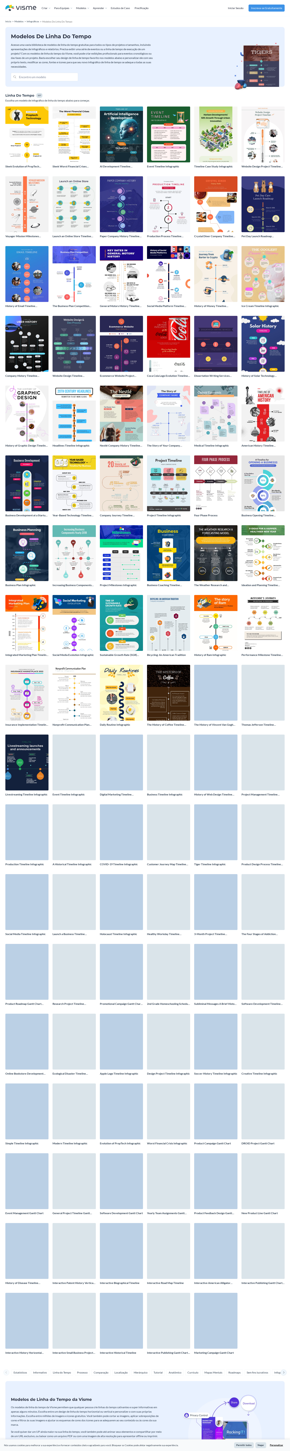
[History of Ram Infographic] (215, 623)
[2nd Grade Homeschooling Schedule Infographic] (168, 972)
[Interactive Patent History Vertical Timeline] (74, 1251)
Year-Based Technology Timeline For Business (72, 515)
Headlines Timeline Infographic (71, 445)
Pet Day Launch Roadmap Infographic (256, 236)
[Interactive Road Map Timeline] (168, 1251)
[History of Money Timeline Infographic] (215, 274)
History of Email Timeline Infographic (20, 306)
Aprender (98, 8)
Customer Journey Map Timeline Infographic (166, 864)
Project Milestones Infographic (118, 585)
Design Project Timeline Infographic (168, 1073)
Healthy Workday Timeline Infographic (163, 934)
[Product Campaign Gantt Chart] (215, 1111)
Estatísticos (20, 1372)
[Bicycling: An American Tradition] (168, 623)
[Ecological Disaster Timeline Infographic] (74, 1042)
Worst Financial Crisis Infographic (167, 1143)
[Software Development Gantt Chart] (121, 1181)
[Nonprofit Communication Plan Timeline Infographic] (74, 693)
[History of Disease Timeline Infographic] (27, 1251)
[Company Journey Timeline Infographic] (121, 483)
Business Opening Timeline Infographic (257, 515)
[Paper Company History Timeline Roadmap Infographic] (121, 204)
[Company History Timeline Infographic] (27, 344)
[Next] (284, 1372)
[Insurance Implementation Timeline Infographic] (27, 693)
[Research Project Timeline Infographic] (74, 972)
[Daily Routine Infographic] (121, 693)
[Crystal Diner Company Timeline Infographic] (215, 204)
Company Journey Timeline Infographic (116, 515)
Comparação (101, 1372)
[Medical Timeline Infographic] (215, 414)
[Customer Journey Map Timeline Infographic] (168, 832)
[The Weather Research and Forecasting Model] (215, 553)
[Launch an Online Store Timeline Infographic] (74, 204)
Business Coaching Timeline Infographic (163, 585)
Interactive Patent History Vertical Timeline (73, 1283)
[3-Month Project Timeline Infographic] (215, 902)
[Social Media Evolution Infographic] (74, 623)
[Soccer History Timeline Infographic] (215, 1042)
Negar (261, 1445)
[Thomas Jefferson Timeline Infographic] (263, 693)
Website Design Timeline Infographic (67, 376)
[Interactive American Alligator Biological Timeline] (215, 1251)
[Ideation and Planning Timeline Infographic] (263, 553)
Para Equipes (61, 8)
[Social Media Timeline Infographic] (27, 902)
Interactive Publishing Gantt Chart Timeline (261, 1283)
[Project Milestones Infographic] (121, 553)
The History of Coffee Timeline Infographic (165, 725)
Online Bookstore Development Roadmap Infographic (24, 1073)
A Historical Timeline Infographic (72, 864)
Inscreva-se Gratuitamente (266, 8)
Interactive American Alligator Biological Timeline (212, 1283)
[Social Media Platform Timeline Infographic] (168, 274)
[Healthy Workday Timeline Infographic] (168, 902)
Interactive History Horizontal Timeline (23, 1353)
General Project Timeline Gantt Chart (71, 1213)
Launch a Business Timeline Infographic (69, 934)
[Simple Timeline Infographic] (27, 1111)
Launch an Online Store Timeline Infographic (72, 236)
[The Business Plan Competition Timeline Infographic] (74, 274)
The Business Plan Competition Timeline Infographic (71, 306)
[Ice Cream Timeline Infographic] (263, 274)
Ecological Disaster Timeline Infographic (69, 1073)
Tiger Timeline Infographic (210, 864)
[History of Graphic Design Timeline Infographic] (27, 414)
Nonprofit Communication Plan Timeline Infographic (71, 725)
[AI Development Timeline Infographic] (121, 134)
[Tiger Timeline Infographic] (215, 832)
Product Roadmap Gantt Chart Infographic (23, 1004)
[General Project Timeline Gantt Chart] (74, 1181)
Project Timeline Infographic (164, 515)
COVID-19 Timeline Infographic (119, 864)
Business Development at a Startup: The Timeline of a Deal (26, 515)
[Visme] (20, 8)
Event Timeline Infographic (163, 166)
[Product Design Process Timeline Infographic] (263, 832)
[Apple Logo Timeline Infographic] (121, 1042)
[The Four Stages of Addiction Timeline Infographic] (263, 902)
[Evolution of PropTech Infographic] (121, 1111)
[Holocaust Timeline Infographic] (121, 902)
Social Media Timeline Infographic (25, 934)
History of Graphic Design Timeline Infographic (26, 445)
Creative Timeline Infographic (259, 1073)
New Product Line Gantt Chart (259, 1213)
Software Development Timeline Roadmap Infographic (261, 1004)
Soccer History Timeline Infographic (215, 1073)
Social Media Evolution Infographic (73, 654)
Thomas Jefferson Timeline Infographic (257, 725)
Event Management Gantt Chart (24, 1213)
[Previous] (6, 1372)
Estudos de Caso (120, 8)
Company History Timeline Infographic (21, 376)
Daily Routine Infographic (115, 724)
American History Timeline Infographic (257, 445)
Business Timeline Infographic (165, 794)
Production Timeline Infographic (24, 864)
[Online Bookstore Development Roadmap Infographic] (27, 1042)
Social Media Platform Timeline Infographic (165, 306)
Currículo (192, 1372)
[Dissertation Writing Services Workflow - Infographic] (215, 344)
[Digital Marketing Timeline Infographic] (121, 762)
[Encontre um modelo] (15, 77)
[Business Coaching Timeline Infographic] (168, 553)
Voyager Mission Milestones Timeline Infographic (22, 236)
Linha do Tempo (62, 1372)
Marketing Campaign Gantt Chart (214, 1352)
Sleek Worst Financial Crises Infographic (70, 166)
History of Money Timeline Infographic (210, 306)
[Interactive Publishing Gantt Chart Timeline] (263, 1251)
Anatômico (175, 1372)
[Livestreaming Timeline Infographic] (27, 762)
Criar (44, 8)
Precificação (142, 8)
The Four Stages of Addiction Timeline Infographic (258, 934)
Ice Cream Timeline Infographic (260, 305)
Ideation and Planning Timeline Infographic (259, 585)
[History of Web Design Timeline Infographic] (215, 762)
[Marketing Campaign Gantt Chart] (215, 1321)
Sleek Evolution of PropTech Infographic (22, 166)
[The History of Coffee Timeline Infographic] (168, 693)
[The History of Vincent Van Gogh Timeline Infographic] (215, 693)
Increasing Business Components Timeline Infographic (72, 585)
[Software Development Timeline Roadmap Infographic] (263, 972)
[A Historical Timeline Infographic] (74, 832)
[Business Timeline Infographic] (168, 762)
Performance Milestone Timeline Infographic (261, 655)
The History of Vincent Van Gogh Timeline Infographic (213, 725)
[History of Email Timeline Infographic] (27, 274)
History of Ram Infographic (210, 654)
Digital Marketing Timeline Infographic (116, 794)
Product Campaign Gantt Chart (212, 1143)
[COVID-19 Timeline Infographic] (121, 832)
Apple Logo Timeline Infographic (119, 1073)
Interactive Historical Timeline (118, 1352)
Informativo (40, 1372)
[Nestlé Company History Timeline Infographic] (121, 414)
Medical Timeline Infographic (211, 445)
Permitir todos (244, 1445)
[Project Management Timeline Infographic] (263, 762)
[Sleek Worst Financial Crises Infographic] (74, 134)
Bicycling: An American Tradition (166, 654)
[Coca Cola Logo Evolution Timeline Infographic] (168, 344)
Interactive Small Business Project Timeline (73, 1353)
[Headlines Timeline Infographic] (74, 414)
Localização (121, 1372)
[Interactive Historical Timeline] (121, 1321)
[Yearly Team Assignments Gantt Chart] (168, 1181)
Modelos (81, 8)
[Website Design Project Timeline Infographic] (263, 134)
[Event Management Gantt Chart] (27, 1181)
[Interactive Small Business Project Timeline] (74, 1321)
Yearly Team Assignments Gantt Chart (166, 1213)
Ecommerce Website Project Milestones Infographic (117, 376)
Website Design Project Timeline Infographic (261, 166)
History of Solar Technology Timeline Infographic (258, 376)
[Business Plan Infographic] (27, 553)
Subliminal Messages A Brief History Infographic (215, 1004)
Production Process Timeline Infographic (164, 236)
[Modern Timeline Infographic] (74, 1111)
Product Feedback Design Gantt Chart (213, 1213)
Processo (82, 1372)
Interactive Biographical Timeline (119, 1282)
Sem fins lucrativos (257, 1372)
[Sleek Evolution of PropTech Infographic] (27, 134)
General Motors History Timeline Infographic (119, 306)
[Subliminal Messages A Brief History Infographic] (215, 972)
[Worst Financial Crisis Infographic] (168, 1111)
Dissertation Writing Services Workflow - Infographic (212, 376)
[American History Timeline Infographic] (263, 414)
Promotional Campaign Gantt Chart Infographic (121, 1004)
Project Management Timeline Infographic (259, 794)
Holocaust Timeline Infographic (118, 934)
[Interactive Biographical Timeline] (121, 1251)
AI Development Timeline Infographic (115, 166)
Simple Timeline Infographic (22, 1143)
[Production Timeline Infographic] (27, 832)
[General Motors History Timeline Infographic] (121, 274)
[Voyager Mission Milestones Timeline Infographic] (27, 204)
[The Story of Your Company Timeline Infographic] (168, 414)
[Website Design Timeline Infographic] (74, 344)
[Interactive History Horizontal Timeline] (27, 1321)
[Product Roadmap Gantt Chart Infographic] (27, 972)
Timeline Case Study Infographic (213, 166)
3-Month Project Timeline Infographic (209, 934)
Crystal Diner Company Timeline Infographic (213, 236)
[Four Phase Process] (215, 483)
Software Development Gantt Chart (121, 1213)
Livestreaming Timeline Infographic (26, 794)
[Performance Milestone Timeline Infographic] (263, 623)
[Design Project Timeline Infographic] (168, 1042)
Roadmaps (234, 1372)
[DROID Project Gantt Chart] (263, 1111)
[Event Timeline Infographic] (168, 134)
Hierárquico (141, 1372)
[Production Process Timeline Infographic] (168, 204)
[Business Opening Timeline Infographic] (263, 483)
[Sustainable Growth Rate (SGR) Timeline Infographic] (121, 623)
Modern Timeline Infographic (70, 1143)
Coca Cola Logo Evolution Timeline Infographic (167, 376)
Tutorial (158, 1372)
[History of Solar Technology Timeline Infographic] (263, 344)
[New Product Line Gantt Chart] (263, 1181)
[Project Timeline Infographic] (168, 483)
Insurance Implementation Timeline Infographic (26, 725)
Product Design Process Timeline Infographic (261, 864)
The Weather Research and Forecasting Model (210, 585)
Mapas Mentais (213, 1372)
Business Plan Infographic (20, 585)
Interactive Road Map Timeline (165, 1282)
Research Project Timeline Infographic (68, 1004)
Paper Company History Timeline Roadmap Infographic (119, 236)
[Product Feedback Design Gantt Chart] (215, 1181)
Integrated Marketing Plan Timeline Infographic (26, 655)
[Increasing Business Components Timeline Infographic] (74, 553)
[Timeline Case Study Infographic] (215, 134)
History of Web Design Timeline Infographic (213, 794)
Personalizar (276, 1445)
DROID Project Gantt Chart (257, 1143)
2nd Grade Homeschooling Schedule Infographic (168, 1004)
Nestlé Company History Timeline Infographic (120, 445)
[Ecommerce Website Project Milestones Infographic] (121, 344)
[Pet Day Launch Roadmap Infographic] (263, 204)
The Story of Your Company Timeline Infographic (163, 445)
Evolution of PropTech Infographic (120, 1143)
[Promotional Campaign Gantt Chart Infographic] (121, 972)
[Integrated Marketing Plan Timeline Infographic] (27, 623)
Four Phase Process (206, 515)
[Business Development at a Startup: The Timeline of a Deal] (27, 483)
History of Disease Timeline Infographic (21, 1283)
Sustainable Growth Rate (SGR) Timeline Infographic (118, 655)
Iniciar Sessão (236, 8)
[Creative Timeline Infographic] (263, 1042)
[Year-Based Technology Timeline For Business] (74, 483)
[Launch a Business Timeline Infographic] (74, 902)
